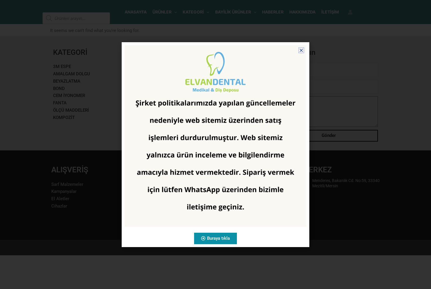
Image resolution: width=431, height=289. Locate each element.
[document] (215, 144)
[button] (301, 50)
